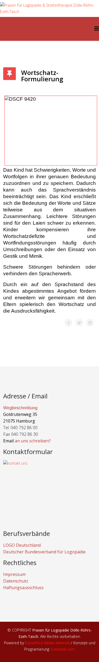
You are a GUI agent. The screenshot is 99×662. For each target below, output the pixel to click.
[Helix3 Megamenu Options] (96, 28)
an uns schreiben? (33, 441)
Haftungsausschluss (23, 587)
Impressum (14, 574)
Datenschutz (15, 581)
